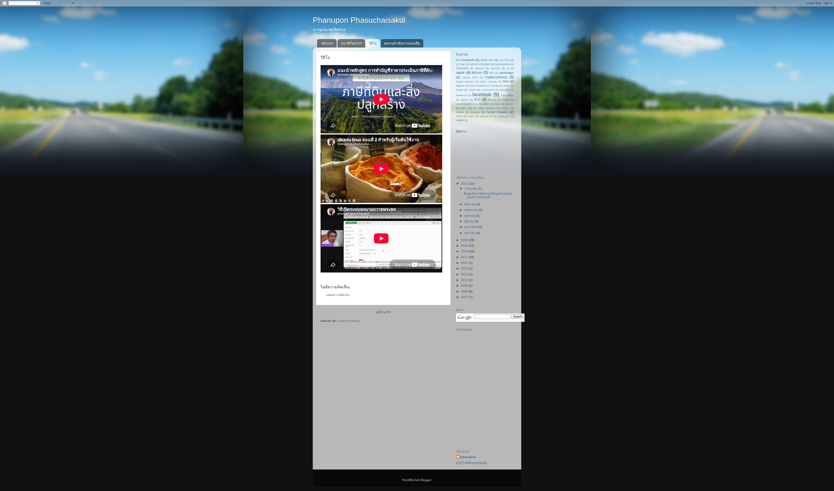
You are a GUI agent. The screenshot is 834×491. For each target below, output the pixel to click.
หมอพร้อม (505, 64)
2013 (465, 274)
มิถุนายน (470, 204)
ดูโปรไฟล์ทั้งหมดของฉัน (471, 463)
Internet (492, 100)
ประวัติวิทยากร (351, 43)
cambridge (506, 72)
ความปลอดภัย (465, 60)
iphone (505, 100)
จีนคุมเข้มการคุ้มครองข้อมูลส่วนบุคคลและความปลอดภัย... (487, 195)
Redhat (460, 112)
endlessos (461, 95)
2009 (465, 285)
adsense (479, 68)
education (504, 90)
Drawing (494, 85)
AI (508, 68)
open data (466, 108)
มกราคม (470, 233)
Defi (505, 81)
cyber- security (488, 81)
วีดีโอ (373, 43)
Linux (475, 104)
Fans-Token (507, 95)
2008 (465, 291)
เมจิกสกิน (475, 64)
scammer (475, 112)
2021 (465, 183)
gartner (464, 100)
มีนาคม (469, 221)
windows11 (504, 116)
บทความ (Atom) (349, 321)
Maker (486, 104)
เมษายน (470, 215)
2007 (465, 297)
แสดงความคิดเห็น (337, 295)
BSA (491, 73)
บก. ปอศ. (460, 64)
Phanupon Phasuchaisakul (359, 20)
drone (507, 85)
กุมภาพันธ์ (471, 227)
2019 (465, 245)
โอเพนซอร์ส (462, 68)
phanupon (468, 457)
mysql (497, 104)
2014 (465, 268)
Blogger (426, 480)
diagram (460, 85)
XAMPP (460, 120)
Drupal (459, 90)
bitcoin (477, 72)
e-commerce (487, 90)
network (509, 104)
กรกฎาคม (471, 188)
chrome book (469, 77)
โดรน (507, 60)
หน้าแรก (327, 43)
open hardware (486, 108)
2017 (465, 257)
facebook (481, 94)
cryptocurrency (496, 77)
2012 (465, 280)
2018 (465, 251)
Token (471, 116)
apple (460, 72)
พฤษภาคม (471, 210)
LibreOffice (462, 104)
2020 (465, 240)
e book (472, 90)
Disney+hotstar (477, 85)
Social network (497, 112)
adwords (495, 68)
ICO (477, 99)
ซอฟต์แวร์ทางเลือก (490, 60)
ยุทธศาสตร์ (490, 64)
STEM (459, 116)
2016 (465, 262)
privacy (505, 108)
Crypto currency (465, 81)
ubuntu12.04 (486, 116)
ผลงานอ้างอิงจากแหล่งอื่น (402, 43)
